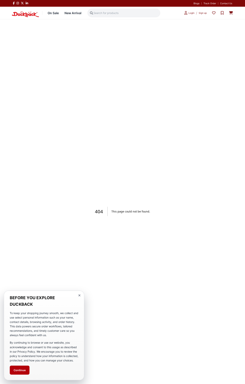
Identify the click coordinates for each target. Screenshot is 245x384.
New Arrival (73, 13)
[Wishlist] (214, 13)
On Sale (53, 13)
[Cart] (230, 13)
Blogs (196, 3)
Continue (20, 370)
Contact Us (226, 3)
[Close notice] (79, 295)
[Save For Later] (222, 13)
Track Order (209, 3)
